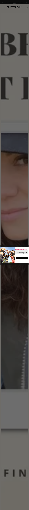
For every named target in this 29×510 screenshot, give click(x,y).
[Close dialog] (28, 247)
